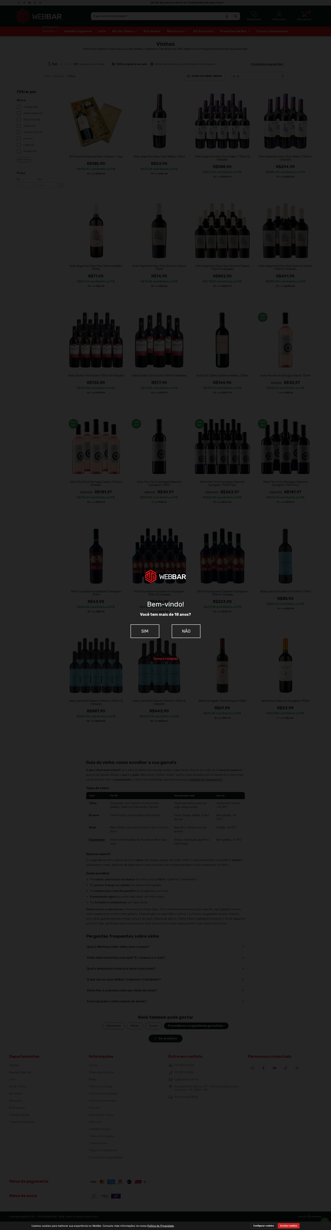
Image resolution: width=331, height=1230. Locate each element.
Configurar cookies (263, 1225)
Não (186, 631)
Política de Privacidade (160, 1225)
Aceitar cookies (288, 1225)
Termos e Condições (165, 658)
